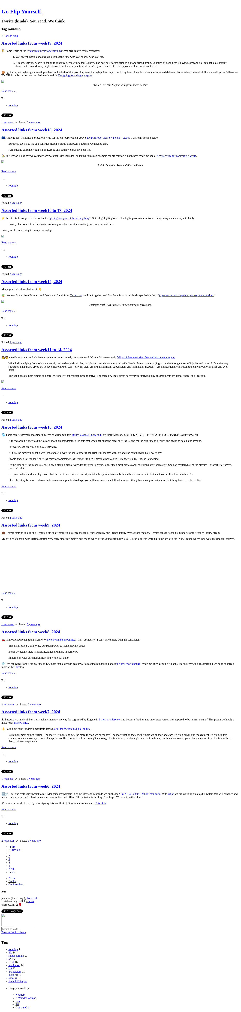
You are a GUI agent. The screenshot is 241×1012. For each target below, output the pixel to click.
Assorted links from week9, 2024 (30, 525)
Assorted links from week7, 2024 (30, 711)
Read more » (8, 90)
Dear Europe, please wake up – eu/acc (108, 137)
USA (11, 962)
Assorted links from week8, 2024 (30, 632)
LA (10, 968)
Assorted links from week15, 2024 (31, 281)
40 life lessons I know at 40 (87, 434)
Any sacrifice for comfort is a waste (176, 155)
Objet (16, 666)
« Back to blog (9, 35)
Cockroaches (15, 884)
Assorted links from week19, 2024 (31, 43)
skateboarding (16, 955)
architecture (14, 971)
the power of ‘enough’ (128, 663)
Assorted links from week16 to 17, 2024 (36, 210)
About (12, 878)
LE (122, 793)
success (12, 977)
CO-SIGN (100, 803)
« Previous (14, 849)
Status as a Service (109, 719)
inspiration (14, 965)
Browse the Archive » (13, 932)
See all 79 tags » (17, 981)
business (13, 974)
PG (17, 1004)
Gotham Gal (22, 1007)
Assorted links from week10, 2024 (31, 427)
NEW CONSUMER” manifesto (142, 793)
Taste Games (21, 722)
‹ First (11, 846)
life (10, 952)
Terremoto (76, 295)
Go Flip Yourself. (22, 11)
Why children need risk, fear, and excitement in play (146, 357)
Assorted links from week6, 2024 (30, 786)
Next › (12, 868)
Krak (31, 901)
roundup (13, 105)
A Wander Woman (26, 997)
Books (12, 881)
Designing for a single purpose (75, 75)
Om (18, 1001)
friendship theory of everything (45, 50)
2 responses (8, 704)
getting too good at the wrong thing (69, 218)
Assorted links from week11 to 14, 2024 (36, 349)
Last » (11, 872)
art (9, 958)
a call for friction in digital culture (72, 728)
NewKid (32, 898)
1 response (7, 122)
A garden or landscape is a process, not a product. (186, 295)
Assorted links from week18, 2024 (31, 130)
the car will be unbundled (61, 639)
